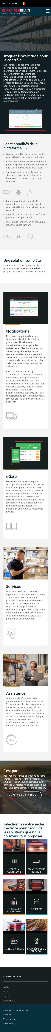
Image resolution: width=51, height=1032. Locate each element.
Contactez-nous (22, 794)
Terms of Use (9, 1019)
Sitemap (7, 1014)
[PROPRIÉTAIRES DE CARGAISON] (37, 926)
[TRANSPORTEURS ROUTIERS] (37, 846)
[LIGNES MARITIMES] (14, 926)
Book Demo (9, 1000)
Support (7, 996)
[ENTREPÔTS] (37, 886)
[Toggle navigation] (48, 11)
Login (6, 987)
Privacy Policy (9, 1023)
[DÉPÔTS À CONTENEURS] (14, 846)
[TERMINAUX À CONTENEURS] (14, 886)
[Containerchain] (16, 11)
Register (7, 991)
